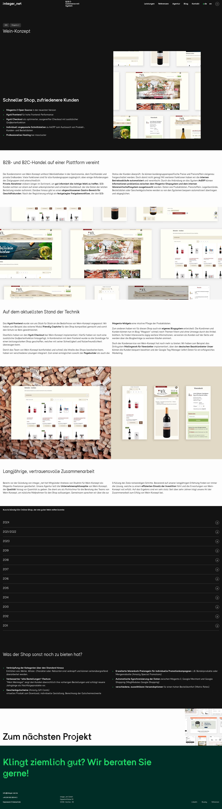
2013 (6, 607)
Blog (186, 4)
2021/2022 (9, 532)
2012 (6, 616)
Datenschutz (16, 802)
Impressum (7, 802)
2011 (5, 625)
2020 (6, 541)
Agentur (176, 4)
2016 (6, 578)
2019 (6, 550)
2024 (6, 522)
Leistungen (149, 4)
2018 (6, 560)
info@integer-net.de (10, 793)
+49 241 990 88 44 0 (10, 797)
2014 (6, 597)
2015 (6, 588)
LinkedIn (194, 802)
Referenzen (163, 4)
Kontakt (195, 4)
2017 (6, 569)
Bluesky (204, 802)
